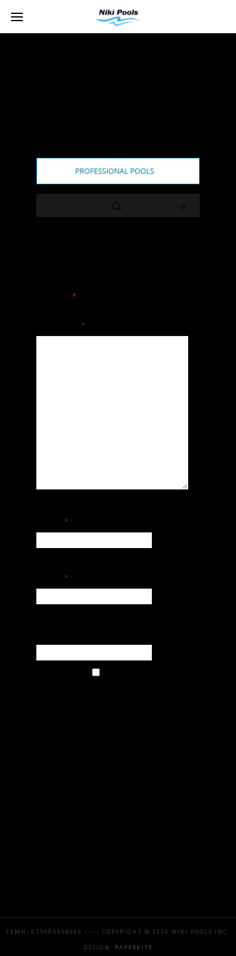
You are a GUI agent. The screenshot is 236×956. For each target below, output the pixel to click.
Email (53, 577)
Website (55, 633)
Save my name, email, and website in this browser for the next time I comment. (117, 715)
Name (53, 521)
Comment (61, 324)
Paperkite (134, 947)
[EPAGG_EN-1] (118, 181)
